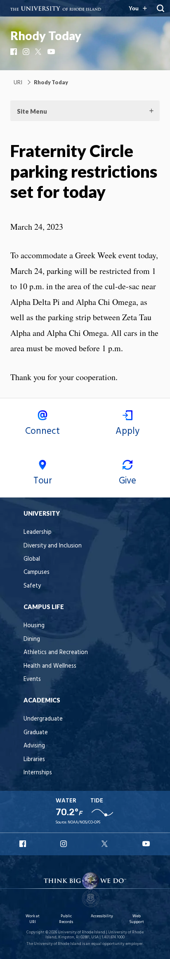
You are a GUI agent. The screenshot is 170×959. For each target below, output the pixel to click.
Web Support (136, 919)
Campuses (37, 572)
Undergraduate (43, 719)
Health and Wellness (50, 666)
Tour (42, 481)
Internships (38, 773)
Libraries (34, 759)
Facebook (14, 51)
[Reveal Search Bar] (160, 8)
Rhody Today (45, 36)
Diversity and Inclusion (53, 546)
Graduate (36, 733)
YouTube (51, 51)
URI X (106, 843)
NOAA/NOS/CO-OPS (84, 822)
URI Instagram (64, 843)
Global (32, 559)
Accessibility (102, 916)
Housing (34, 626)
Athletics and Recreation (56, 652)
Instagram (27, 51)
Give (127, 481)
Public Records (66, 919)
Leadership (38, 532)
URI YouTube (146, 843)
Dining (32, 639)
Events (32, 679)
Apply (127, 431)
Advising (34, 746)
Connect (42, 431)
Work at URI (33, 919)
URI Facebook (23, 843)
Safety (32, 586)
